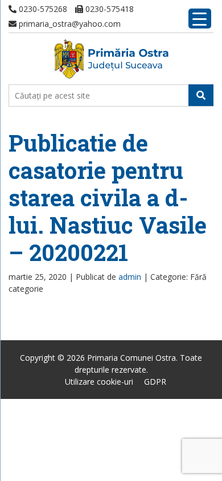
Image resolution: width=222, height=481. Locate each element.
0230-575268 (42, 8)
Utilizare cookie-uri (99, 381)
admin (129, 276)
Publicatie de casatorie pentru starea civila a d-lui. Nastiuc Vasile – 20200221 (108, 197)
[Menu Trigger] (199, 18)
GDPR (155, 381)
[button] (200, 95)
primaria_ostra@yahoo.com (69, 23)
